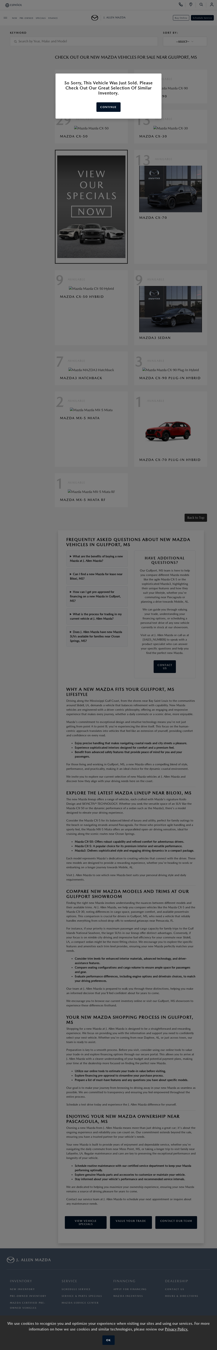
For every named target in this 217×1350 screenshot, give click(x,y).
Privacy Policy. (176, 1329)
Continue (108, 107)
